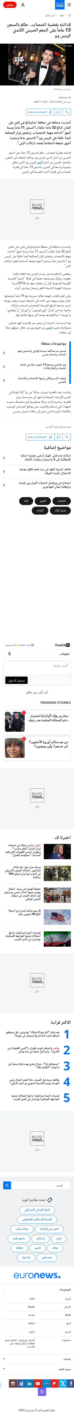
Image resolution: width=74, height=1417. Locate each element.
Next (68, 1315)
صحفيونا (66, 1340)
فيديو (68, 1332)
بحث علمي (47, 1257)
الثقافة (31, 1323)
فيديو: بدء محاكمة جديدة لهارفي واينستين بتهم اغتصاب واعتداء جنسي (42, 353)
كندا (26, 501)
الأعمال (67, 1307)
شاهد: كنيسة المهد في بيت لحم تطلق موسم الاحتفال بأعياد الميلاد (45, 472)
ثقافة (62, 15)
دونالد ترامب (21, 1229)
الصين (43, 501)
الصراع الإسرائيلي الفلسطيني (37, 1219)
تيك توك (26, 1257)
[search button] (7, 1185)
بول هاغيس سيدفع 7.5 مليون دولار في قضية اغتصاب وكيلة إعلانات (43, 366)
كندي (40, 162)
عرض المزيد (64, 1369)
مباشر (9, 4)
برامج (32, 1332)
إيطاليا (19, 1248)
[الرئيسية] (69, 15)
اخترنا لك (62, 838)
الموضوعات (65, 1290)
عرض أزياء (60, 510)
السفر (68, 1323)
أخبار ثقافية (50, 15)
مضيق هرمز (19, 1238)
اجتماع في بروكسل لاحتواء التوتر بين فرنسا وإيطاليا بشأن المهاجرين (45, 485)
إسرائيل (40, 1238)
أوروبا (68, 1298)
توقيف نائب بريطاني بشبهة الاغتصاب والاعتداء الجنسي (42, 380)
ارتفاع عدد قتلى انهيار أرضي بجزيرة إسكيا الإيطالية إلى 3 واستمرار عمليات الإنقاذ (46, 458)
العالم (32, 1298)
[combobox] (37, 1185)
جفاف (55, 1248)
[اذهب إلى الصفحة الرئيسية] (60, 5)
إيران (58, 1238)
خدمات (67, 1359)
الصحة (31, 1315)
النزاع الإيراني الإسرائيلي (37, 1210)
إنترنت (40, 510)
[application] (37, 64)
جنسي (49, 328)
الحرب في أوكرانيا (49, 1229)
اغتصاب (61, 501)
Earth (31, 1307)
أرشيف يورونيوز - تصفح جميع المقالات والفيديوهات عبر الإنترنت (20, 1343)
